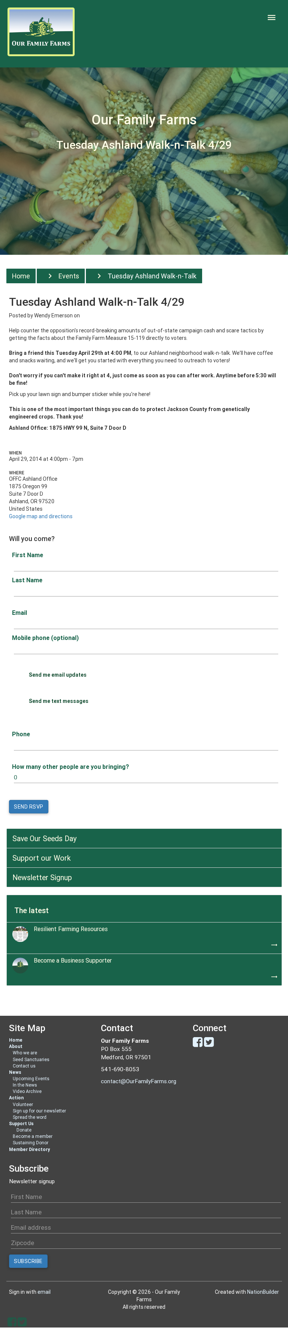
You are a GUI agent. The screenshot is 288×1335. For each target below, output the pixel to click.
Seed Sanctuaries (31, 1059)
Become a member (32, 1136)
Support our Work (41, 858)
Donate (24, 1130)
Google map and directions (40, 516)
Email (19, 613)
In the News (25, 1085)
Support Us (21, 1123)
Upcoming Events (31, 1078)
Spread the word (29, 1117)
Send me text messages (58, 701)
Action (16, 1097)
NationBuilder (263, 1292)
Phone (21, 734)
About (15, 1046)
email (44, 1292)
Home (21, 276)
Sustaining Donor (30, 1142)
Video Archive (27, 1091)
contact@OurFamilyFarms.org (138, 1081)
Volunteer (23, 1104)
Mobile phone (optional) (45, 638)
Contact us (24, 1066)
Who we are (25, 1052)
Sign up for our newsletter (39, 1111)
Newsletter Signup (42, 877)
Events (68, 276)
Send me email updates (58, 674)
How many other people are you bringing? (70, 767)
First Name (27, 555)
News (15, 1072)
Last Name (27, 580)
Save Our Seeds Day (44, 838)
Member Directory (29, 1149)
